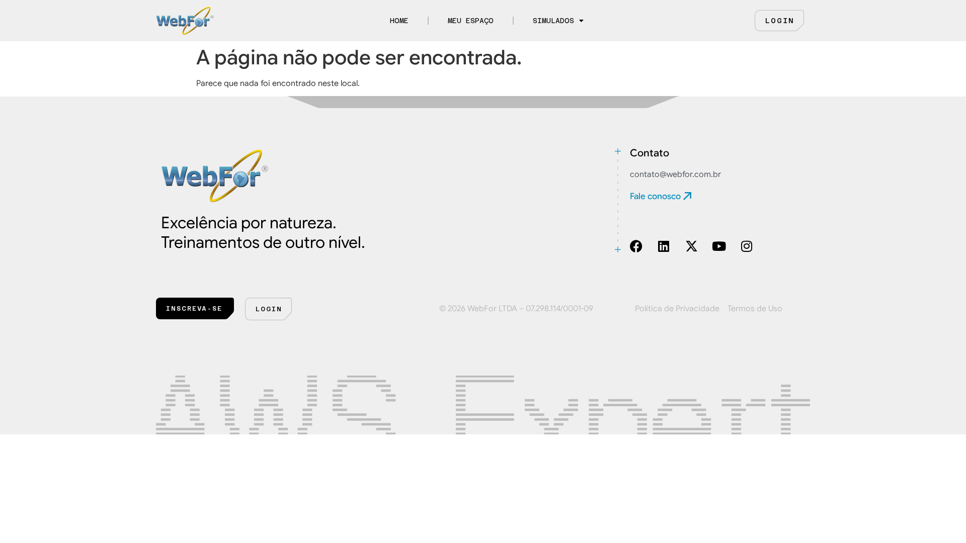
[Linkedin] (664, 246)
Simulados (553, 21)
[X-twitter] (691, 246)
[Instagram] (747, 246)
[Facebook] (636, 246)
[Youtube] (719, 246)
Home (399, 21)
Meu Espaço (471, 21)
